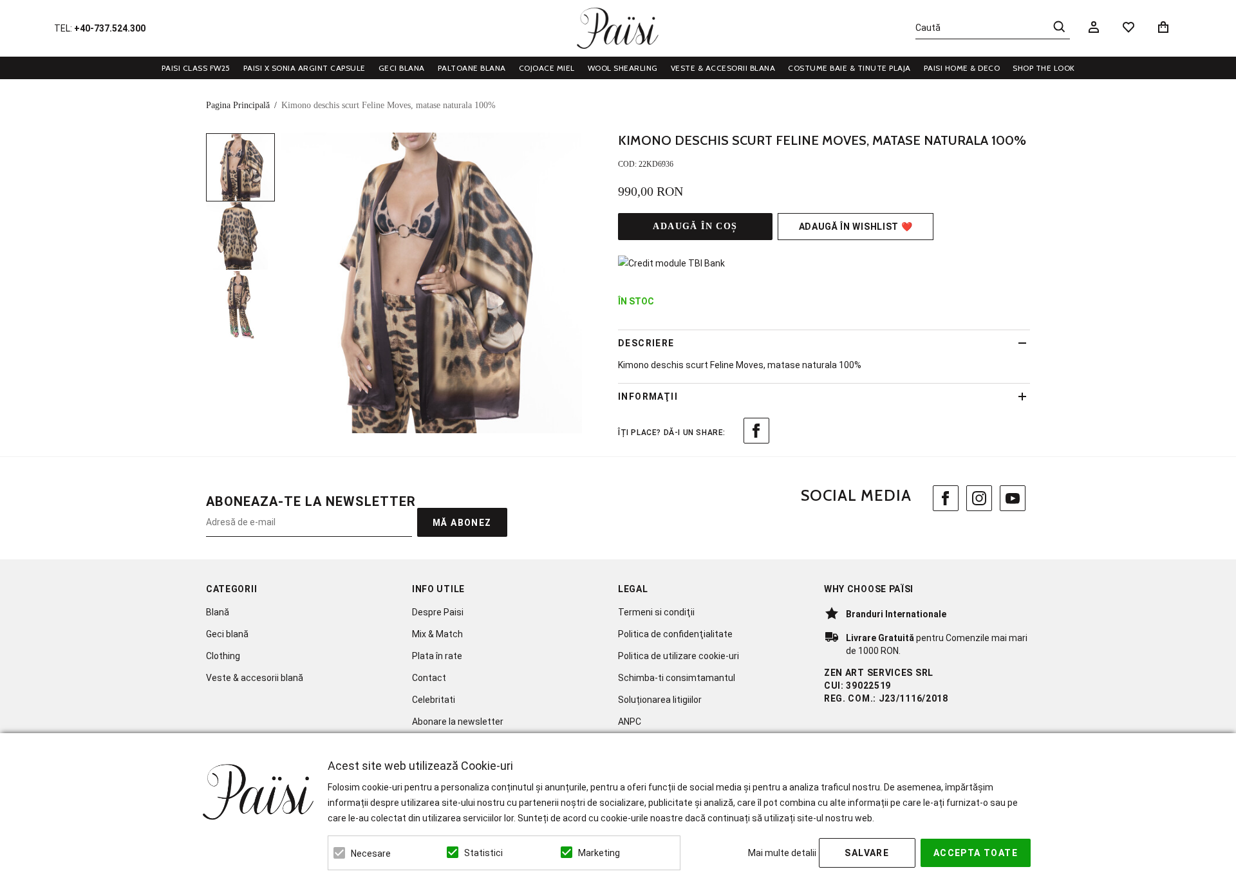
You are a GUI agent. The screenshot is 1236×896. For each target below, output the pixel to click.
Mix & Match (437, 634)
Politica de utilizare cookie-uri (678, 656)
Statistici (483, 853)
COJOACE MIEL (547, 68)
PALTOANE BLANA (472, 68)
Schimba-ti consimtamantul (676, 678)
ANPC (629, 721)
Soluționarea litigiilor (660, 700)
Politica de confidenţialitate (675, 634)
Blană (217, 612)
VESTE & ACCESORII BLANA (723, 68)
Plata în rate (437, 656)
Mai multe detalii (782, 853)
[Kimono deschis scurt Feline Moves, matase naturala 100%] (240, 167)
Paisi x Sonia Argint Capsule (304, 68)
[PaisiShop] (618, 28)
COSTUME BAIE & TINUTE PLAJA (849, 68)
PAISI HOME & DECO (962, 68)
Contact (429, 678)
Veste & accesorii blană (254, 678)
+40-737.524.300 (109, 28)
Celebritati (433, 700)
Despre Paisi (438, 612)
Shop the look (1044, 68)
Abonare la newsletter (457, 721)
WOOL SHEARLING (623, 68)
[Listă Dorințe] (1128, 26)
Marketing (599, 853)
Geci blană (227, 634)
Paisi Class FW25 (196, 68)
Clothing (223, 656)
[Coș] (1165, 27)
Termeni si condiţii (656, 612)
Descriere (646, 343)
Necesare (371, 853)
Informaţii (648, 396)
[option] (431, 283)
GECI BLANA (402, 68)
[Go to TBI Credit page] (671, 263)
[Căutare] (1059, 26)
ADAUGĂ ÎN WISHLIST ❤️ (856, 226)
